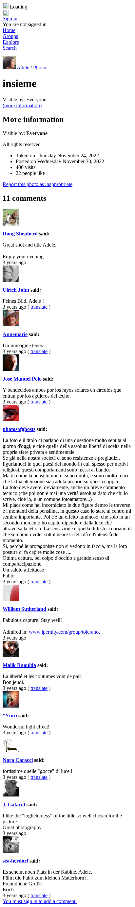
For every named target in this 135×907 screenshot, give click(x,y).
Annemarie (15, 334)
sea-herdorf (15, 861)
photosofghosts (19, 429)
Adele (23, 67)
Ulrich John (16, 290)
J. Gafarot (14, 804)
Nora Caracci (18, 760)
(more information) (22, 105)
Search (10, 48)
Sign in (10, 18)
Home (9, 30)
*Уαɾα (10, 715)
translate (39, 307)
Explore (11, 42)
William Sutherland (24, 609)
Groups (10, 36)
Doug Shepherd (20, 233)
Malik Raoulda (19, 665)
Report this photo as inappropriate (37, 184)
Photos (40, 67)
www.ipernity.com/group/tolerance (65, 632)
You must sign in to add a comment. (40, 901)
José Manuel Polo (22, 379)
